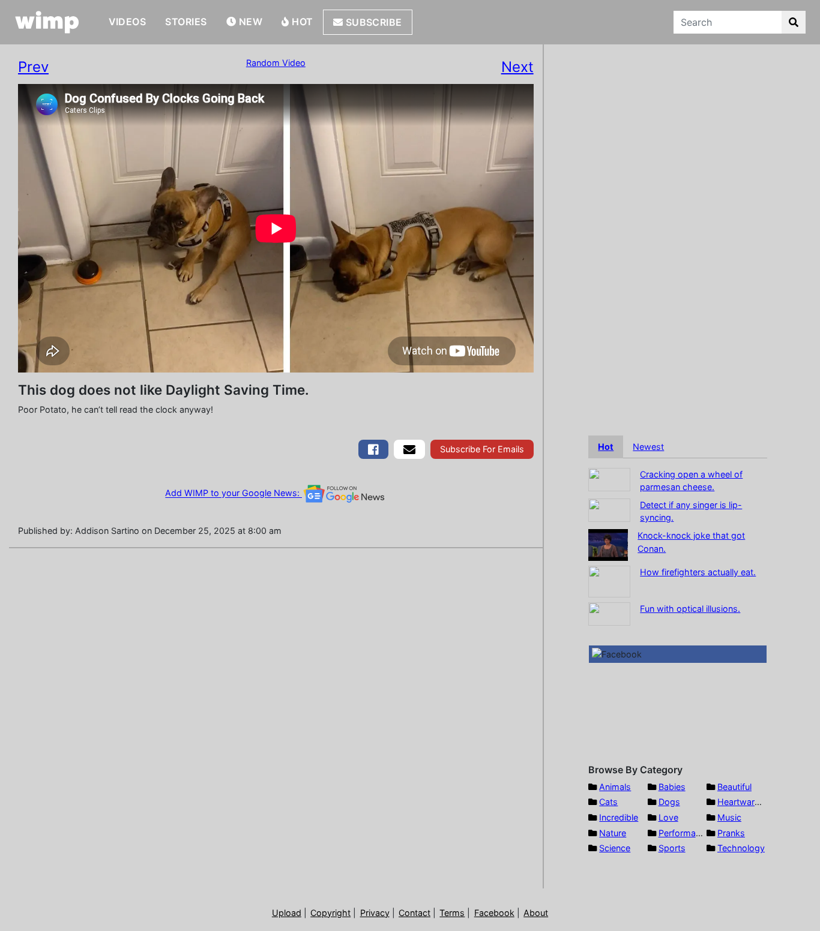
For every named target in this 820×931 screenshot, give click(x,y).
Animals (615, 787)
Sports (672, 848)
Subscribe (372, 22)
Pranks (731, 833)
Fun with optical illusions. (690, 608)
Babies (672, 787)
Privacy (375, 913)
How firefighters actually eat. (698, 572)
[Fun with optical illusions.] (609, 613)
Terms (452, 913)
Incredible (618, 817)
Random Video (276, 63)
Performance (684, 833)
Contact (414, 913)
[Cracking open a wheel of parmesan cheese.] (609, 478)
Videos (127, 22)
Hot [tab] (605, 447)
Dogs (669, 802)
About (535, 913)
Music (729, 817)
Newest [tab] (648, 447)
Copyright (330, 913)
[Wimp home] (47, 22)
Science (614, 848)
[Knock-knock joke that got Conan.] (608, 544)
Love (668, 817)
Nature (612, 833)
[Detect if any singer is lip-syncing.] (609, 509)
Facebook (494, 913)
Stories (186, 22)
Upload (286, 913)
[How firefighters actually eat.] (609, 580)
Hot (301, 22)
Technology (741, 848)
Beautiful (734, 787)
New (249, 22)
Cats (608, 802)
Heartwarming (745, 802)
